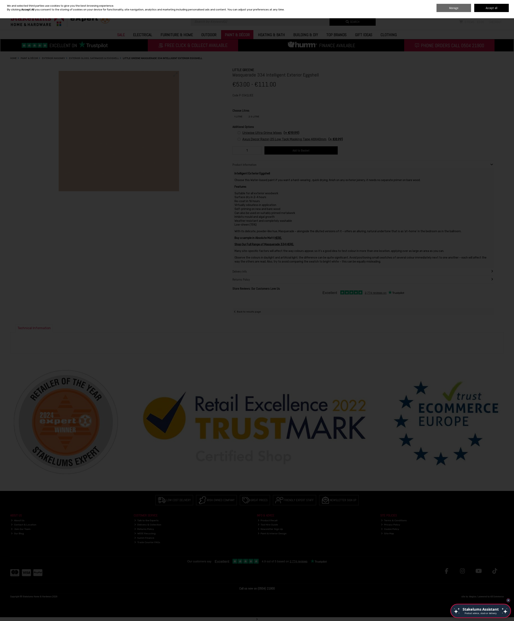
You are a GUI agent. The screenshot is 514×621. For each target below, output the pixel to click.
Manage (453, 8)
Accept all (491, 8)
